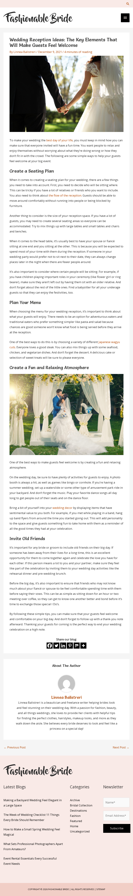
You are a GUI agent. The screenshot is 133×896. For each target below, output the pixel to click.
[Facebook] (50, 646)
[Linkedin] (63, 646)
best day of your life (59, 140)
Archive (75, 800)
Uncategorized (80, 831)
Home (74, 826)
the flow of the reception (65, 195)
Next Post (121, 747)
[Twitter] (56, 646)
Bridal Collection (81, 805)
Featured (76, 821)
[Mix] (77, 646)
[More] (83, 646)
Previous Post (15, 747)
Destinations (78, 810)
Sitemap (100, 889)
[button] (128, 4)
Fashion (75, 816)
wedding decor (62, 508)
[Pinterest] (70, 646)
